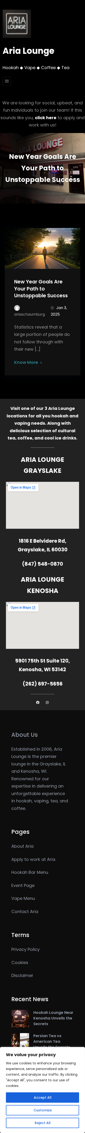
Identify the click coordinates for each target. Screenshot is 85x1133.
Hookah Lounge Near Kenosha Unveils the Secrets (53, 1018)
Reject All (43, 1123)
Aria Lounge (28, 51)
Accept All (42, 1097)
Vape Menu (23, 898)
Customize (43, 1110)
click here (45, 118)
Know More (26, 362)
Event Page (22, 885)
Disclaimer (22, 975)
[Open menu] (7, 81)
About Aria (22, 846)
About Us (24, 735)
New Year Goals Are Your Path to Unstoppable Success (41, 288)
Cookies (19, 962)
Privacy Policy (25, 949)
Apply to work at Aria (33, 859)
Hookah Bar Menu (29, 872)
